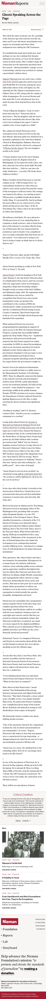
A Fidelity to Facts (10, 877)
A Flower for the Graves (13, 148)
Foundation (10, 929)
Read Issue (22, 820)
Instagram (40, 925)
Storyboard (10, 947)
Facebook (40, 929)
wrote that (19, 454)
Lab (5, 941)
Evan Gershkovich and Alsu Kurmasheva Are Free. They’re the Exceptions (21, 897)
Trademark (17, 996)
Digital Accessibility (32, 996)
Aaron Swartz (8, 275)
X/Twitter (40, 922)
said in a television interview (30, 474)
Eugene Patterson (10, 79)
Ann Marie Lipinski (11, 23)
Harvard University (7, 996)
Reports (8, 935)
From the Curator (11, 11)
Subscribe (40, 919)
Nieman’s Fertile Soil (12, 863)
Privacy (23, 996)
